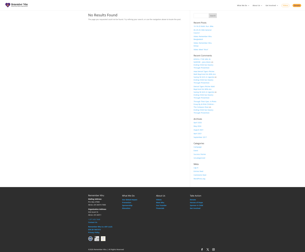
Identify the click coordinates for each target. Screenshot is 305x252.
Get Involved (271, 6)
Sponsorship (127, 205)
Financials (160, 208)
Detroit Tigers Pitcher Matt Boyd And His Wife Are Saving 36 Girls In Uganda (204, 89)
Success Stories (200, 154)
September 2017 (200, 137)
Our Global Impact (129, 200)
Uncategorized (199, 158)
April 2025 (198, 122)
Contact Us (92, 222)
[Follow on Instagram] (213, 249)
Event (196, 150)
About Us (256, 6)
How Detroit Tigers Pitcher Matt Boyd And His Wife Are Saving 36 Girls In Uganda (205, 74)
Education (126, 208)
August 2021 (198, 130)
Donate (297, 5)
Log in (196, 168)
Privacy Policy (93, 232)
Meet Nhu (160, 202)
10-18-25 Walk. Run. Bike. (204, 26)
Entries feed (198, 171)
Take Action (195, 195)
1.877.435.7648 (94, 219)
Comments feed (200, 175)
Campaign (198, 147)
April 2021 (198, 133)
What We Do (242, 6)
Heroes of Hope (196, 202)
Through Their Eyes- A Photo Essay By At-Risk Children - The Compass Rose (205, 104)
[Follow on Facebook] (202, 249)
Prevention (126, 202)
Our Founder (161, 205)
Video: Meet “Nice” (201, 49)
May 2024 (197, 126)
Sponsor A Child (196, 205)
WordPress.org (199, 179)
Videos (285, 5)
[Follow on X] (207, 249)
